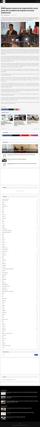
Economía (20, 242)
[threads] (6, 137)
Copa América (20, 228)
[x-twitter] (15, 135)
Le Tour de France (20, 272)
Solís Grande (20, 329)
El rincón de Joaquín (20, 249)
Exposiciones (20, 254)
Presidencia (20, 310)
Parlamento (20, 300)
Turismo (20, 340)
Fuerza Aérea (20, 260)
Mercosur (20, 277)
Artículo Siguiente (35, 128)
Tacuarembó (20, 335)
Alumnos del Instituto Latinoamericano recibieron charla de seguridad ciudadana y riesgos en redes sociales (22, 397)
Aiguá (20, 202)
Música (20, 293)
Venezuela (20, 343)
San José (20, 326)
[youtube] (24, 135)
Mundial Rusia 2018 (20, 284)
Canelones (20, 214)
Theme (26, 425)
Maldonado (20, 275)
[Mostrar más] (20, 109)
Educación (20, 246)
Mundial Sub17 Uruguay (20, 286)
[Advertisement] (20, 176)
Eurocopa (20, 253)
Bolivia (20, 211)
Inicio (2, 6)
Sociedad (4, 6)
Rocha (20, 317)
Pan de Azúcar (20, 298)
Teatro (20, 336)
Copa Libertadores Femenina (20, 232)
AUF (20, 209)
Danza (20, 237)
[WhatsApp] (15, 109)
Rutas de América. (20, 319)
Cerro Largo (20, 218)
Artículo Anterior (4, 128)
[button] (1, 1)
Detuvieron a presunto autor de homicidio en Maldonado (16, 159)
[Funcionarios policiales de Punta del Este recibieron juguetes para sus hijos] (3, 409)
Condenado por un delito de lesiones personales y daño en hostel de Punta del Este (21, 154)
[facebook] (6, 135)
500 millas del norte (20, 200)
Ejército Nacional (20, 247)
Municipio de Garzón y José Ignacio (20, 291)
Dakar (20, 235)
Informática (20, 263)
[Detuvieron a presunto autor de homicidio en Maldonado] (4, 160)
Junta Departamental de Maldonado (20, 268)
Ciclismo (20, 221)
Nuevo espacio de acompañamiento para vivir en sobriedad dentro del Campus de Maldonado (6, 123)
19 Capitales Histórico (20, 199)
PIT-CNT (20, 307)
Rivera (20, 315)
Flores (20, 256)
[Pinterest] (17, 109)
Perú (20, 303)
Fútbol (20, 261)
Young (20, 347)
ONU (20, 296)
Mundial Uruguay (20, 289)
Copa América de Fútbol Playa (20, 230)
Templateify (18, 425)
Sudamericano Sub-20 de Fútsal (20, 333)
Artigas (20, 207)
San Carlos (20, 324)
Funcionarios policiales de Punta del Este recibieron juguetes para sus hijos (19, 408)
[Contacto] (15, 137)
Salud (20, 322)
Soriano (20, 331)
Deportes (20, 239)
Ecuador (20, 244)
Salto (20, 321)
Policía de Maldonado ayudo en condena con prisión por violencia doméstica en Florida (21, 163)
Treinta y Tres (20, 338)
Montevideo (20, 282)
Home (20, 423)
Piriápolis (20, 305)
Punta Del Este (20, 312)
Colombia (20, 225)
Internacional (20, 265)
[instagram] (33, 135)
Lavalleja (20, 270)
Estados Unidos (20, 251)
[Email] (19, 109)
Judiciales (20, 267)
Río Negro (20, 314)
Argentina (20, 204)
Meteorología (20, 279)
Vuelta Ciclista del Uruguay (20, 345)
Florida (20, 258)
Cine (20, 223)
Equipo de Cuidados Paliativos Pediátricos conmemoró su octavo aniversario (33, 122)
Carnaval (20, 216)
